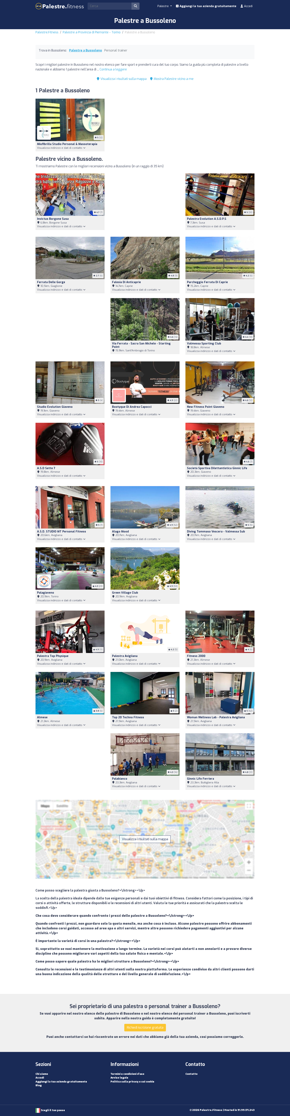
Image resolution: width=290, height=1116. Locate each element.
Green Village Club (125, 593)
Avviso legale (119, 1077)
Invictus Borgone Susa (53, 219)
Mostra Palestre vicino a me (173, 79)
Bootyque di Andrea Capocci (132, 407)
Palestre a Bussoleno (85, 50)
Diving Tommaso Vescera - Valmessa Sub (216, 531)
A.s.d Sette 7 (46, 468)
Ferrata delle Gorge (51, 282)
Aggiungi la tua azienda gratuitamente (207, 6)
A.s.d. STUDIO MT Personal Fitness (61, 531)
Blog (39, 1085)
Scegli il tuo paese (52, 1110)
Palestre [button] (163, 6)
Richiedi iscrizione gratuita (145, 1027)
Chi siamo (42, 1074)
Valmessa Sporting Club (204, 343)
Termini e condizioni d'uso (127, 1074)
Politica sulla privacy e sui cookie (132, 1081)
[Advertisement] (145, 202)
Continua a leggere (113, 69)
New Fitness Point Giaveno (205, 407)
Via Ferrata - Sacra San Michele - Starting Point (141, 345)
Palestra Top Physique (52, 656)
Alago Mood (120, 531)
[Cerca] (135, 6)
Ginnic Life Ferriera (200, 779)
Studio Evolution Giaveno (55, 407)
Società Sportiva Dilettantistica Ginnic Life (217, 468)
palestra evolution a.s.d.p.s (206, 219)
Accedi (248, 6)
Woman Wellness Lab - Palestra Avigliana (216, 717)
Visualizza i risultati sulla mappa (123, 79)
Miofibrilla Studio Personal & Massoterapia (67, 144)
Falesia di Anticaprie (126, 282)
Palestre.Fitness (47, 32)
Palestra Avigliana (125, 656)
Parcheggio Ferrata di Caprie (207, 282)
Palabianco (119, 779)
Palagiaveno (45, 593)
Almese (42, 717)
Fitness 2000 (196, 656)
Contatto (191, 1074)
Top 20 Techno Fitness (128, 717)
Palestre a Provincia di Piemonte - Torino (92, 32)
